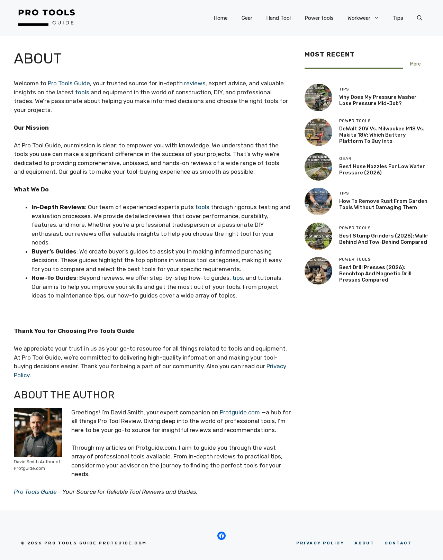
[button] (419, 18)
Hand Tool (278, 18)
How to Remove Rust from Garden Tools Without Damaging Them (383, 204)
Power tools (319, 18)
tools (82, 92)
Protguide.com (240, 412)
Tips (398, 18)
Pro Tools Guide (69, 83)
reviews (195, 83)
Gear (247, 18)
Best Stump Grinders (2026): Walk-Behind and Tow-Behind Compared (383, 239)
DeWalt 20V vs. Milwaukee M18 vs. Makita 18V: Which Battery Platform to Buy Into (381, 135)
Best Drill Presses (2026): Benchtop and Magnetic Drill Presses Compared (375, 273)
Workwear (358, 18)
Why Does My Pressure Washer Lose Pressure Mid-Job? (378, 100)
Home (221, 18)
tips (237, 277)
